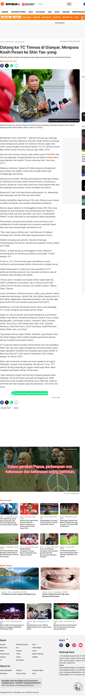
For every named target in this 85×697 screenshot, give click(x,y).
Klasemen (6, 17)
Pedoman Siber (37, 670)
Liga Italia (36, 17)
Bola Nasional (68, 17)
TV (1, 660)
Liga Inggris (27, 17)
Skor (34, 644)
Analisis (19, 651)
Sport (34, 651)
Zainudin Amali (5, 408)
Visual (18, 657)
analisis (65, 12)
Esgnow (3, 657)
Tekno (18, 654)
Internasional (4, 654)
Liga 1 (83, 17)
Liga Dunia (57, 17)
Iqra (17, 647)
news (57, 12)
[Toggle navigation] (2, 4)
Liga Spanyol (46, 17)
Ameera (3, 644)
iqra (50, 12)
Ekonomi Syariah (18, 12)
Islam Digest (36, 647)
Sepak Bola (9, 42)
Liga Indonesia (19, 42)
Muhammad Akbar (10, 61)
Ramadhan (20, 660)
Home (2, 42)
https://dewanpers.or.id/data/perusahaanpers (18, 685)
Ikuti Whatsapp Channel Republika (31, 393)
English (35, 657)
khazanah (40, 12)
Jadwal (17, 17)
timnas (49, 157)
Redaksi (19, 670)
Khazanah (3, 647)
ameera (4, 12)
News (2, 651)
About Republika (6, 670)
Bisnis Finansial (37, 654)
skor (31, 12)
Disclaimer (3, 673)
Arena (76, 17)
